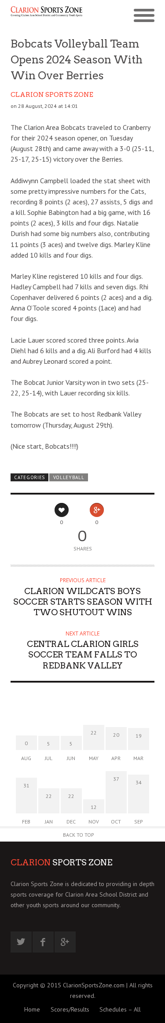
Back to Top (78, 834)
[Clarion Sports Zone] (47, 16)
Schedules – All (120, 1009)
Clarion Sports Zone (52, 95)
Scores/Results (70, 1009)
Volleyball (68, 477)
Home (32, 1009)
